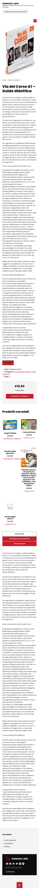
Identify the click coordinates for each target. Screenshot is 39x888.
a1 (9, 376)
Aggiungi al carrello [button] (11, 439)
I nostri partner (10, 840)
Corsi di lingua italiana (22, 372)
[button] (35, 20)
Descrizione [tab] (19, 534)
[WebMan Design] (20, 863)
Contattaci (8, 843)
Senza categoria (13, 80)
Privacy (7, 846)
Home (4, 80)
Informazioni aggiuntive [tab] (20, 539)
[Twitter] (13, 863)
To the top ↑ (10, 871)
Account (23, 12)
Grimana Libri (10, 3)
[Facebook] (7, 863)
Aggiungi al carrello (19, 396)
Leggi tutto (29, 438)
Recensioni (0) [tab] (19, 544)
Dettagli (8, 363)
